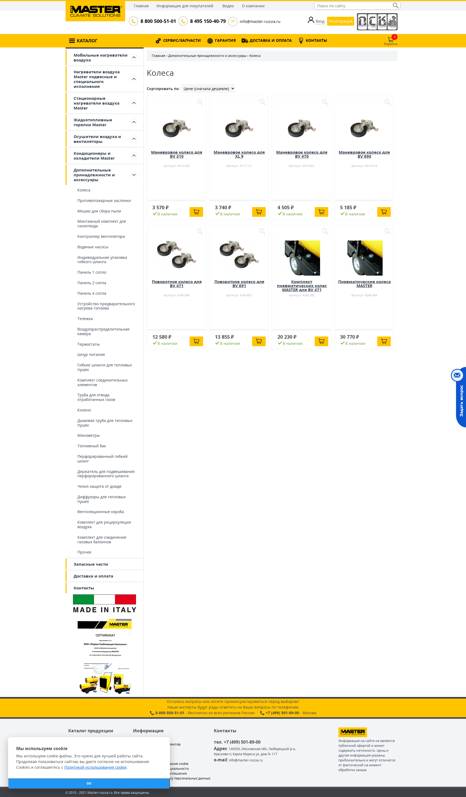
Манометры (88, 435)
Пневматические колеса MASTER (364, 283)
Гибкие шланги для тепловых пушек (104, 367)
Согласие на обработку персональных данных (173, 778)
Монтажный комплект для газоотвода (101, 223)
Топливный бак (91, 445)
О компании (253, 5)
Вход (320, 21)
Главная (141, 5)
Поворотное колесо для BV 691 (239, 283)
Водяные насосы (92, 246)
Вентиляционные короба (100, 511)
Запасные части (91, 564)
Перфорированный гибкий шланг (102, 458)
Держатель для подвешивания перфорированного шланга (106, 474)
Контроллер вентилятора (101, 236)
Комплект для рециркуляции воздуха (104, 524)
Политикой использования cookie (95, 767)
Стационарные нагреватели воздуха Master (96, 103)
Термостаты (88, 344)
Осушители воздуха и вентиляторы (97, 139)
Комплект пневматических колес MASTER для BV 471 (302, 285)
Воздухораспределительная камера (103, 331)
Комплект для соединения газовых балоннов (101, 539)
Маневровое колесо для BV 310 (176, 154)
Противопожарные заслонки (104, 200)
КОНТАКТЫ (316, 40)
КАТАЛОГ (87, 41)
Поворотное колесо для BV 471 (177, 283)
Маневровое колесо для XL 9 (239, 154)
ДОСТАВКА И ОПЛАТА (271, 40)
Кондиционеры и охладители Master (94, 155)
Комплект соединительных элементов (102, 382)
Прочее (84, 552)
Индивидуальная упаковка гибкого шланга (102, 259)
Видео (228, 5)
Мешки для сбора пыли (99, 211)
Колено (84, 410)
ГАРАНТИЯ (225, 40)
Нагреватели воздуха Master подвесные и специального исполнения (97, 79)
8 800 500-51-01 (158, 21)
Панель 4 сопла (91, 293)
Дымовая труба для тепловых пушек (104, 423)
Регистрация (340, 21)
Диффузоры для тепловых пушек (101, 499)
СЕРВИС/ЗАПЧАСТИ (182, 40)
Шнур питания (91, 354)
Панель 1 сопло (91, 272)
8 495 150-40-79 (207, 21)
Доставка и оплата (93, 576)
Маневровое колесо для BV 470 (301, 154)
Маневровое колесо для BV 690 (364, 154)
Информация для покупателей (184, 5)
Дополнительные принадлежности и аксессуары (94, 174)
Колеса (83, 190)
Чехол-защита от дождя (99, 486)
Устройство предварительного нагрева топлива (106, 306)
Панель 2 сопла (91, 282)
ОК (89, 783)
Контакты (84, 587)
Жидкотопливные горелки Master (93, 122)
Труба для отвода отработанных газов (96, 397)
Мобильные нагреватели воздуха (101, 57)
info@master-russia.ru (260, 21)
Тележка (85, 318)
